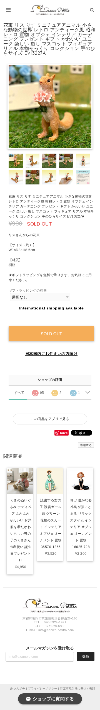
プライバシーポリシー (42, 688)
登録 (85, 656)
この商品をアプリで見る (50, 419)
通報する (86, 445)
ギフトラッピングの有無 (28, 290)
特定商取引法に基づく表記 (77, 688)
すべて (19, 392)
